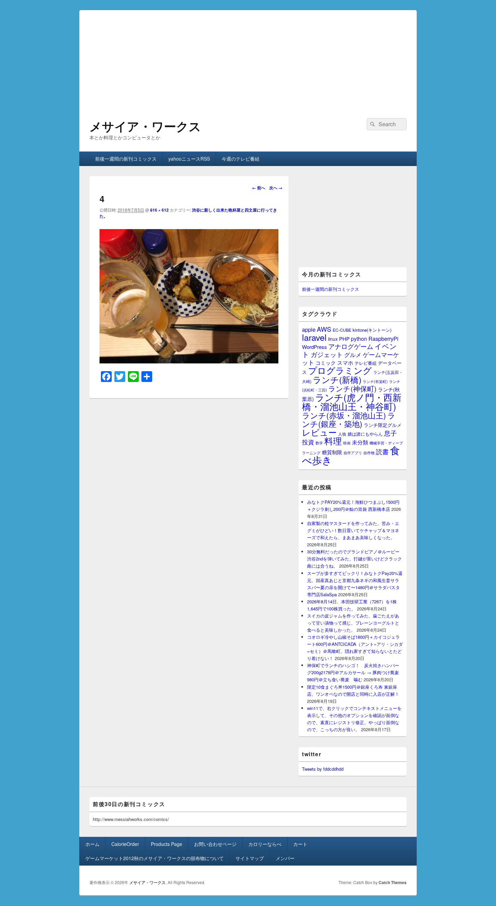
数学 (319, 442)
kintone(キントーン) (372, 330)
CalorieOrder (125, 844)
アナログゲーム (350, 346)
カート (300, 844)
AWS (324, 328)
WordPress (314, 346)
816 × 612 (159, 210)
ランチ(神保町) (352, 388)
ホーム (92, 844)
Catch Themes (393, 882)
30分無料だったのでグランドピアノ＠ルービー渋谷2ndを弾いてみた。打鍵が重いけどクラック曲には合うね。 (354, 558)
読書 (382, 451)
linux (333, 338)
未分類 (360, 442)
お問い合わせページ (215, 844)
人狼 (342, 434)
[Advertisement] (248, 57)
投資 (308, 442)
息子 (390, 432)
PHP (344, 338)
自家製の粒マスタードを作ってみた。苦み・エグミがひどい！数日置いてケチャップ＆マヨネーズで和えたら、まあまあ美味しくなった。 (353, 530)
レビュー (319, 432)
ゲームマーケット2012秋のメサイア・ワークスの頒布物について (154, 858)
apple (308, 329)
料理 (333, 441)
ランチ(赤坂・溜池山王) (344, 415)
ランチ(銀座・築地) (348, 419)
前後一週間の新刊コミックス (126, 158)
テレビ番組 (366, 363)
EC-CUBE (342, 330)
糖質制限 (332, 452)
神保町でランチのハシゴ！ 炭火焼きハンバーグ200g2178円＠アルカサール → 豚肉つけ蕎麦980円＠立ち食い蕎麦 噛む (353, 672)
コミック (325, 362)
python (359, 338)
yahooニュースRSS (189, 158)
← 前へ (258, 188)
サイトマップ (250, 858)
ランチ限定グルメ (383, 424)
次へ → (275, 188)
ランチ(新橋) (337, 379)
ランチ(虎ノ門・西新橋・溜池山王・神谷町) (352, 401)
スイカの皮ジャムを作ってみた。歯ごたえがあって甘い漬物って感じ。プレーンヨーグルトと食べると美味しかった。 (353, 622)
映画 (347, 442)
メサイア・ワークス (145, 126)
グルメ (352, 354)
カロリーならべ (264, 844)
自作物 (369, 452)
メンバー (285, 858)
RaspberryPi (383, 338)
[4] (189, 361)
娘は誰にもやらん (365, 434)
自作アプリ (352, 452)
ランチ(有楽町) (375, 381)
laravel (314, 337)
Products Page (166, 844)
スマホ (345, 362)
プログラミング (340, 370)
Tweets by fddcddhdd (322, 769)
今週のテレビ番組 (240, 158)
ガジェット (327, 354)
